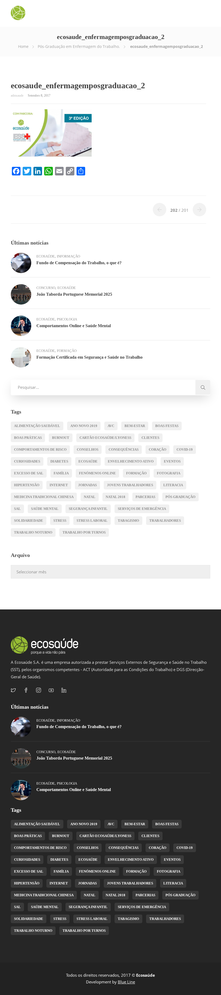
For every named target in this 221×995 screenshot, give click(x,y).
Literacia (173, 485)
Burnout (60, 438)
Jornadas (87, 485)
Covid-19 (185, 449)
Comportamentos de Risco (40, 449)
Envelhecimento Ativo (131, 461)
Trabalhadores (165, 520)
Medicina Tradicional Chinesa (44, 497)
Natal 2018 (115, 497)
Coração (157, 449)
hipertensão (26, 485)
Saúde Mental (44, 509)
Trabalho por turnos (84, 532)
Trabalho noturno (33, 532)
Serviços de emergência (142, 509)
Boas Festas (166, 426)
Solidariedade (28, 520)
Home (23, 46)
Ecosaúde (45, 256)
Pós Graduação (180, 497)
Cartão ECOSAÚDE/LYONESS (105, 438)
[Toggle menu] (207, 13)
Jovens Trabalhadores (130, 485)
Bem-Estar (135, 426)
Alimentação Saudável (37, 426)
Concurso (45, 288)
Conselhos (87, 449)
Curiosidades (27, 461)
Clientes (150, 438)
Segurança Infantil (88, 509)
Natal (89, 497)
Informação (68, 256)
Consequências (124, 449)
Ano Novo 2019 (83, 426)
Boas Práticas (28, 438)
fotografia (168, 473)
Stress (59, 520)
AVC (111, 426)
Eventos (172, 461)
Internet (59, 485)
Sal (17, 509)
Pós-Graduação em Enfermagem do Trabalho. (79, 46)
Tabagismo (128, 520)
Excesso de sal (28, 473)
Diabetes (59, 461)
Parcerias (145, 497)
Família (61, 473)
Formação (67, 351)
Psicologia (67, 319)
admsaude (17, 95)
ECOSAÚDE (88, 461)
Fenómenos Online (97, 473)
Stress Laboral (92, 520)
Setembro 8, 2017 (39, 95)
